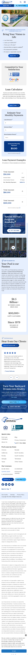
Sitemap (12, 494)
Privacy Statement (20, 440)
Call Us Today (22, 5)
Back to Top (5, 489)
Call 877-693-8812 (15, 406)
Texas (3, 462)
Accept (14, 651)
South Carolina (19, 456)
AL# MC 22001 (6, 471)
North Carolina (19, 453)
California (4, 453)
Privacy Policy (20, 494)
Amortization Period (10, 134)
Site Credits (5, 494)
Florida (4, 456)
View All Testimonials (9, 345)
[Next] (17, 377)
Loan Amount (8, 119)
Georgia (4, 459)
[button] (26, 635)
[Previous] (11, 377)
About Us (4, 442)
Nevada (17, 450)
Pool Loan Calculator (5, 438)
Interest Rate (8, 127)
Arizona (4, 450)
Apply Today (13, 105)
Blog (16, 437)
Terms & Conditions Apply (13, 153)
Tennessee (18, 459)
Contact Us (7, 479)
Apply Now (6, 5)
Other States (19, 462)
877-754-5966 (15, 230)
